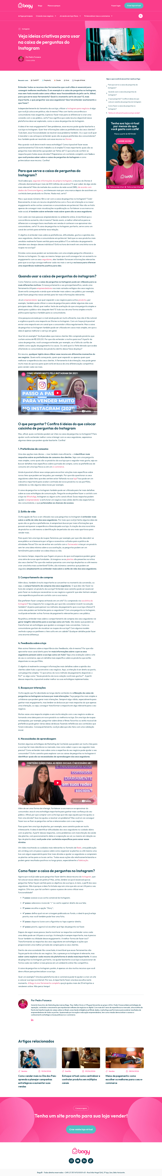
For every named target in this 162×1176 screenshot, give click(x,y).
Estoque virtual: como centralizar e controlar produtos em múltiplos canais (81, 1079)
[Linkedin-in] (84, 1160)
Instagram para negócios (78, 108)
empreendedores (44, 288)
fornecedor (72, 544)
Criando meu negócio (44, 16)
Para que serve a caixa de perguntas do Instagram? (123, 86)
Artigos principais (25, 16)
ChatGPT (36, 80)
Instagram (86, 876)
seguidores (47, 259)
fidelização (83, 860)
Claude (58, 80)
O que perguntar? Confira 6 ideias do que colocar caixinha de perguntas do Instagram (124, 100)
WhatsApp (31, 496)
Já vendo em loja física (69, 16)
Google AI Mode (79, 80)
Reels (78, 847)
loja (75, 478)
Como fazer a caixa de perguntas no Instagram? (122, 107)
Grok (67, 80)
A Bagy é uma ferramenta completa (44, 983)
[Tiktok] (90, 1160)
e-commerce (58, 466)
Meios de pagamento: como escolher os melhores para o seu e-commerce (124, 1079)
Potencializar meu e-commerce (97, 16)
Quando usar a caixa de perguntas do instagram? (122, 93)
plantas (69, 559)
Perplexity (47, 80)
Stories (68, 139)
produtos (82, 300)
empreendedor (30, 300)
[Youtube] (77, 1160)
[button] (141, 16)
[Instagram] (71, 1160)
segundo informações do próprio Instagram (52, 180)
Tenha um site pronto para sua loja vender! (124, 113)
